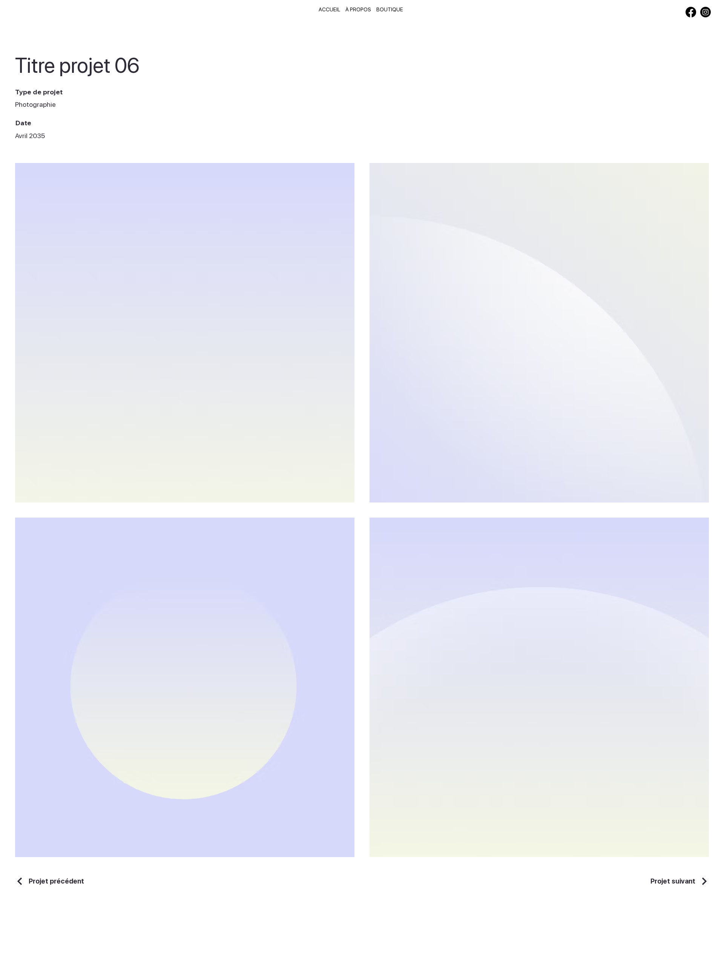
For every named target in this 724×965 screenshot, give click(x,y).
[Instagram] (705, 12)
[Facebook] (691, 12)
